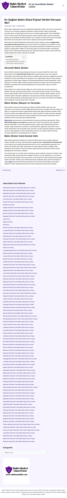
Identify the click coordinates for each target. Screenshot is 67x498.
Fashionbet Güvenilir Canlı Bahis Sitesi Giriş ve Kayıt (19, 284)
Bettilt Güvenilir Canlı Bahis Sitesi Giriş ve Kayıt (17, 436)
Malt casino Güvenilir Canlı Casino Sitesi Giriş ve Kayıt (19, 293)
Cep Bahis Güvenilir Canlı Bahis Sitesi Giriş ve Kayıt (19, 433)
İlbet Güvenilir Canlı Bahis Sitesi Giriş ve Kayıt (17, 236)
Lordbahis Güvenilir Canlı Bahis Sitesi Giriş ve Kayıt (19, 361)
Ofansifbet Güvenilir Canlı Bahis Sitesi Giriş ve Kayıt (19, 307)
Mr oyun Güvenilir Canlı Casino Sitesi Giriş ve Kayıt (18, 276)
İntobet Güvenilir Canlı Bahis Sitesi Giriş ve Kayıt (18, 333)
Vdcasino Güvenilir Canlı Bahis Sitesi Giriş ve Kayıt (18, 196)
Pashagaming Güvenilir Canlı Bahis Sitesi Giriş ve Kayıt (20, 359)
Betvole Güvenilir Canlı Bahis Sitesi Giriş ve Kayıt (18, 213)
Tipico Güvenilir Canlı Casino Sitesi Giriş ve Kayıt (18, 324)
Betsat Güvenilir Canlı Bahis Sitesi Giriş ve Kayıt (27, 259)
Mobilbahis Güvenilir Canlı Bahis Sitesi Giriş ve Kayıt (19, 193)
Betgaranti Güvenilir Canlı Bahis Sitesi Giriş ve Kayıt (19, 216)
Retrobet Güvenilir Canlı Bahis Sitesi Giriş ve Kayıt (18, 190)
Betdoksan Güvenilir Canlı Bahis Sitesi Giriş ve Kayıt (19, 370)
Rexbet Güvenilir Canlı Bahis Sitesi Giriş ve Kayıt (18, 313)
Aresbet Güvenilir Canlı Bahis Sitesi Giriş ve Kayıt (25, 262)
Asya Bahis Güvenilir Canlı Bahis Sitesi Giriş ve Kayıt (19, 401)
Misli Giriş (6, 225)
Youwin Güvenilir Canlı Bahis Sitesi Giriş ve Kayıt (18, 256)
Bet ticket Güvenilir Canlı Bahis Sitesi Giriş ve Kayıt (18, 341)
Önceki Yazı (6, 170)
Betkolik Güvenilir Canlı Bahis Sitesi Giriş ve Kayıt (18, 413)
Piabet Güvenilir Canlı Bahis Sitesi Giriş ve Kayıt (17, 253)
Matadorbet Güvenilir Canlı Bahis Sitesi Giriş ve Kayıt (19, 373)
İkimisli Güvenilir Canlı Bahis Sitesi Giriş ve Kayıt (18, 347)
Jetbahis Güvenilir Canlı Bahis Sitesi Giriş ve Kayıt (18, 327)
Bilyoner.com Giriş (8, 205)
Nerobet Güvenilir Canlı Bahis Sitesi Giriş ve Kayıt (18, 381)
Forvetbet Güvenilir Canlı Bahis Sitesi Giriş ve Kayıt (18, 290)
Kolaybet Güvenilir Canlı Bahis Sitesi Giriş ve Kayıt (18, 304)
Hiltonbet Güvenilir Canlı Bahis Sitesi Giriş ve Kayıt (18, 410)
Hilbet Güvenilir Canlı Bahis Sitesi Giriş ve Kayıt (17, 404)
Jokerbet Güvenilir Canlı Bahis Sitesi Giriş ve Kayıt (18, 233)
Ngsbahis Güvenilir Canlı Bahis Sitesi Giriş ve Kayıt (18, 398)
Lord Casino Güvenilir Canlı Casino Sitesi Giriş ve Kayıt (20, 273)
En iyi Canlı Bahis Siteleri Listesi (41, 5)
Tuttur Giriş (6, 219)
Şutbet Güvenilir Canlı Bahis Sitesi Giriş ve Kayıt (17, 242)
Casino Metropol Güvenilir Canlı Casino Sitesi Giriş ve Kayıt (21, 424)
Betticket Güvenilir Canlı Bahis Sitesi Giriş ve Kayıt (18, 418)
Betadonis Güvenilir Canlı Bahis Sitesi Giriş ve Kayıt (19, 379)
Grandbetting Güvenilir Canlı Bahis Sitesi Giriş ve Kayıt (20, 250)
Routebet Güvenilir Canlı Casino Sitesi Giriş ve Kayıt (19, 339)
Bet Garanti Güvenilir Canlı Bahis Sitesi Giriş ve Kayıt (19, 407)
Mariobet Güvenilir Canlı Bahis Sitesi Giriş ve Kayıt (18, 384)
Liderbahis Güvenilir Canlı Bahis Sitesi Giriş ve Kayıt (19, 264)
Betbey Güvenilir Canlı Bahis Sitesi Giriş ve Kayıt (18, 367)
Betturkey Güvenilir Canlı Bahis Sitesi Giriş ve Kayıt (18, 441)
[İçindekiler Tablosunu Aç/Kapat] (23, 57)
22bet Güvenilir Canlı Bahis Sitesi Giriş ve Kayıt (17, 310)
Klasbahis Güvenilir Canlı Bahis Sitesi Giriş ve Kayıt (18, 302)
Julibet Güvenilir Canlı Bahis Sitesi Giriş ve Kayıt (18, 299)
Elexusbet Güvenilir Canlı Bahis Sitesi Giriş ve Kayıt (19, 364)
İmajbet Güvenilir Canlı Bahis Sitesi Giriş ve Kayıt (18, 207)
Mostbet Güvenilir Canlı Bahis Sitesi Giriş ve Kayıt (18, 390)
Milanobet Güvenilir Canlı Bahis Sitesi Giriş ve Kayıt (19, 393)
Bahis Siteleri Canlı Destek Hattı (15, 63)
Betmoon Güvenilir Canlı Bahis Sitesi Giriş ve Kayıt (18, 421)
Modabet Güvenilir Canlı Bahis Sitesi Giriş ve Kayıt (18, 396)
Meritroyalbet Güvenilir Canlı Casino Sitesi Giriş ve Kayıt (20, 387)
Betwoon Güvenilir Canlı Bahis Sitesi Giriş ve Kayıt (18, 350)
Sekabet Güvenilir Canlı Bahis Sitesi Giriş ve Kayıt (18, 210)
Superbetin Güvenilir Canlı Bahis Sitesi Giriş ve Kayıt (19, 244)
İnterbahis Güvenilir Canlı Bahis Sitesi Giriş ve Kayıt (19, 239)
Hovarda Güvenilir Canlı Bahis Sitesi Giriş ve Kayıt (18, 330)
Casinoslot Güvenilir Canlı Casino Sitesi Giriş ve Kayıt (19, 427)
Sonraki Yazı (60, 170)
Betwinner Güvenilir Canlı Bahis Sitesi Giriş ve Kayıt (19, 438)
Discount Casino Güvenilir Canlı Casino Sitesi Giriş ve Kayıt (21, 430)
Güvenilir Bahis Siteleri (12, 59)
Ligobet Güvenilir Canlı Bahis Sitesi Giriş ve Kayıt (18, 270)
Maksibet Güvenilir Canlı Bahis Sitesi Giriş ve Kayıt (18, 282)
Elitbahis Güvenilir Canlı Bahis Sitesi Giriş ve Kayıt (18, 356)
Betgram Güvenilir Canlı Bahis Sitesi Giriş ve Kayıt (18, 416)
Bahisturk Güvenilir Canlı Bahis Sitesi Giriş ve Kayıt (18, 279)
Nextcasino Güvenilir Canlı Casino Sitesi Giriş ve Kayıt (19, 267)
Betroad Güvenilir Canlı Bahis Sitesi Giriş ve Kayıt (18, 287)
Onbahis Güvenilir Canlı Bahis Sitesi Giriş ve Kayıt (18, 321)
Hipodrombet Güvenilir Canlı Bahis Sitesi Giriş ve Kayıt (20, 316)
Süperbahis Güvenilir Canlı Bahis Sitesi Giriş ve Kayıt (19, 187)
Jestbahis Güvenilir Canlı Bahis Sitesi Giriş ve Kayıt (18, 336)
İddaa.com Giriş (8, 222)
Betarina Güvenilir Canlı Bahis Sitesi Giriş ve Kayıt (18, 344)
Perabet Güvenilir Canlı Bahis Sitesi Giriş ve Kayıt (18, 202)
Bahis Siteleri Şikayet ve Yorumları (16, 61)
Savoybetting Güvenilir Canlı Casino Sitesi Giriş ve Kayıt (20, 319)
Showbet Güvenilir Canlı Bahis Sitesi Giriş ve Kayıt (18, 353)
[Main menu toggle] (63, 5)
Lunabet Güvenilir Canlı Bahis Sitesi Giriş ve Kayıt (18, 230)
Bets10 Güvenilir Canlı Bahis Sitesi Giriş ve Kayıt (18, 227)
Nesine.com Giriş (8, 247)
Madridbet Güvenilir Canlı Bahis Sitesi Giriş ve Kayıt (19, 376)
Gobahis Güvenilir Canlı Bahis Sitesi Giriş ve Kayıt (18, 296)
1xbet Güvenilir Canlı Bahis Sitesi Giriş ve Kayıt (17, 199)
